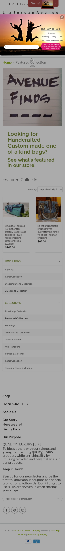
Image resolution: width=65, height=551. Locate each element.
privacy (32, 66)
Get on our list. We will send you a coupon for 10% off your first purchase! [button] (51, 46)
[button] (62, 17)
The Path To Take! (51, 28)
